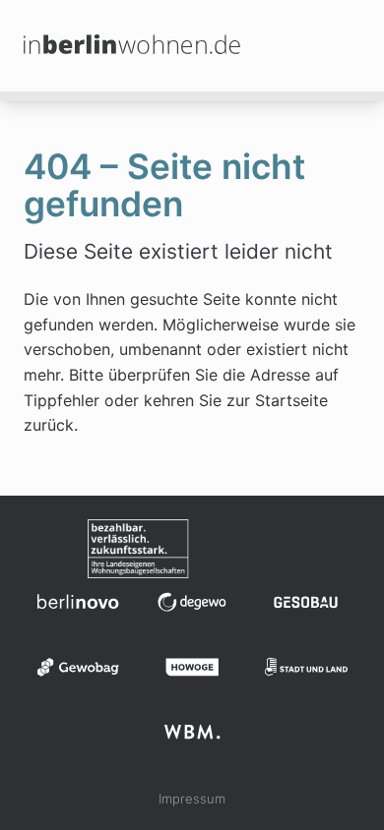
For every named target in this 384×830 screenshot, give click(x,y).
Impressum (192, 798)
